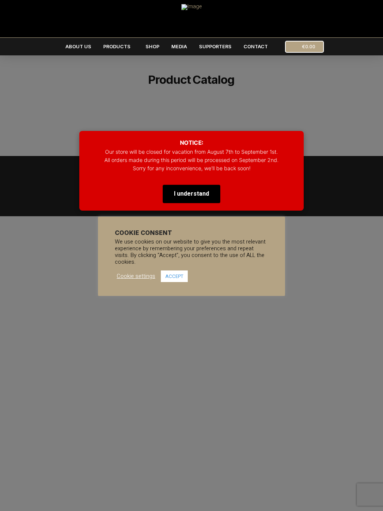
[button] (304, 47)
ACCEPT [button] (174, 276)
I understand (191, 193)
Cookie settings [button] (136, 276)
